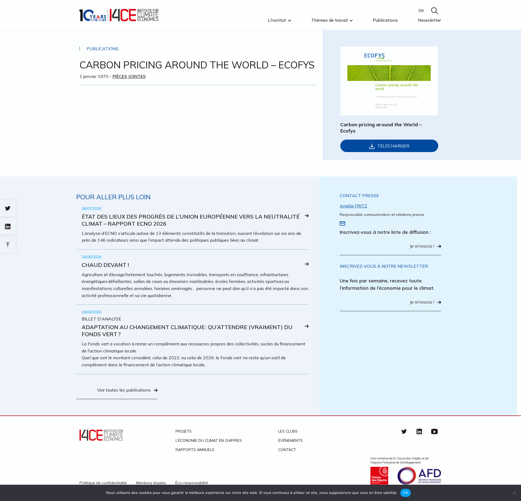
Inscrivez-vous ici (183, 271)
